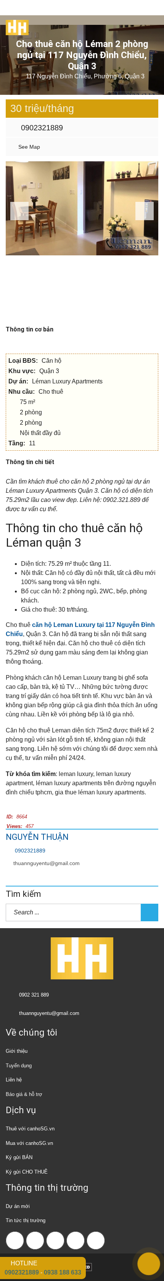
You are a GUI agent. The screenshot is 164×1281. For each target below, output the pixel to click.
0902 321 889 (34, 995)
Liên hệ (14, 1080)
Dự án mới (18, 1206)
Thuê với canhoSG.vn (30, 1129)
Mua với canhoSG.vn (29, 1143)
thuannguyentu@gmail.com (46, 863)
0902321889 (41, 127)
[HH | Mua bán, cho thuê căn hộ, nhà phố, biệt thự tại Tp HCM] (14, 24)
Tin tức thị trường (25, 1220)
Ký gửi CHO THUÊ (27, 1172)
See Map (28, 147)
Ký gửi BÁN (19, 1157)
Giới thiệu (16, 1051)
